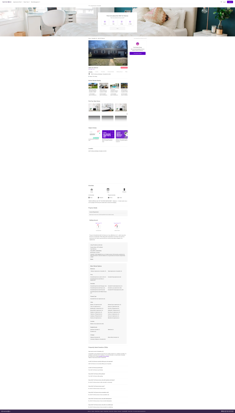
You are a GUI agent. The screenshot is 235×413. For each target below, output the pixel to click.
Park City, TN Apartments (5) (113, 308)
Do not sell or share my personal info (139, 411)
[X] (227, 411)
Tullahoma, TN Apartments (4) (96, 314)
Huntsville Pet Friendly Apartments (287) (116, 289)
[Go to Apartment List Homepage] (7, 2)
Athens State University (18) (113, 337)
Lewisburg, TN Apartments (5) (96, 316)
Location (96, 71)
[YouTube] (229, 411)
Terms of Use (111, 411)
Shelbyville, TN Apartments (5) (114, 310)
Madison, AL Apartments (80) (96, 304)
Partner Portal (130, 411)
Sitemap (115, 411)
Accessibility (124, 411)
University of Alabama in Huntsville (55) (98, 339)
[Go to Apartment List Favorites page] (221, 2)
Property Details (111, 71)
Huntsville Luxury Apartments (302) (115, 287)
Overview (90, 71)
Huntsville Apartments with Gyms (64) (97, 287)
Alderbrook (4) (111, 329)
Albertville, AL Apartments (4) (113, 317)
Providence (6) (93, 331)
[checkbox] (105, 22)
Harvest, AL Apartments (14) (113, 316)
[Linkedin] (224, 411)
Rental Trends (97, 411)
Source (91, 259)
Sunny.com (119, 411)
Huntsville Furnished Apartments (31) (115, 286)
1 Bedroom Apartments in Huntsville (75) (98, 271)
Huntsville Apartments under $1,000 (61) (98, 277)
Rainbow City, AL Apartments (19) (114, 304)
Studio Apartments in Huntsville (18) (115, 271)
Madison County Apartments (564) (97, 323)
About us (89, 411)
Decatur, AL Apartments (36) (113, 306)
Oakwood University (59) (95, 337)
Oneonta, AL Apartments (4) (95, 317)
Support (101, 411)
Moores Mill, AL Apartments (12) (96, 310)
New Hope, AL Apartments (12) (114, 312)
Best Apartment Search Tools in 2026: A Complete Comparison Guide (107, 140)
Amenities (103, 71)
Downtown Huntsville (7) (95, 329)
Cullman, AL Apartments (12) (113, 314)
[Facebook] (225, 411)
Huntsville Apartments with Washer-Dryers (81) (98, 292)
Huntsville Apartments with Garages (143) (98, 286)
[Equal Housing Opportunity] (222, 411)
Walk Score (98, 223)
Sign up (230, 2)
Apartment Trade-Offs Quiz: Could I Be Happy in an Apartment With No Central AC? (121, 140)
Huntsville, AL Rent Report (104, 356)
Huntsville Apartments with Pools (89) (97, 289)
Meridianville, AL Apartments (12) (96, 308)
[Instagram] (231, 411)
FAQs (126, 71)
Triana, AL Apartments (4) (95, 306)
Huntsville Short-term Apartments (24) (97, 298)
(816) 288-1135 (91, 69)
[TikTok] (233, 411)
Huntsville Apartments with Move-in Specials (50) (97, 279)
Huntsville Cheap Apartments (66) (114, 277)
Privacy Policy (106, 411)
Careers (92, 411)
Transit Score (116, 223)
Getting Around (119, 71)
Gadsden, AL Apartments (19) (96, 312)
